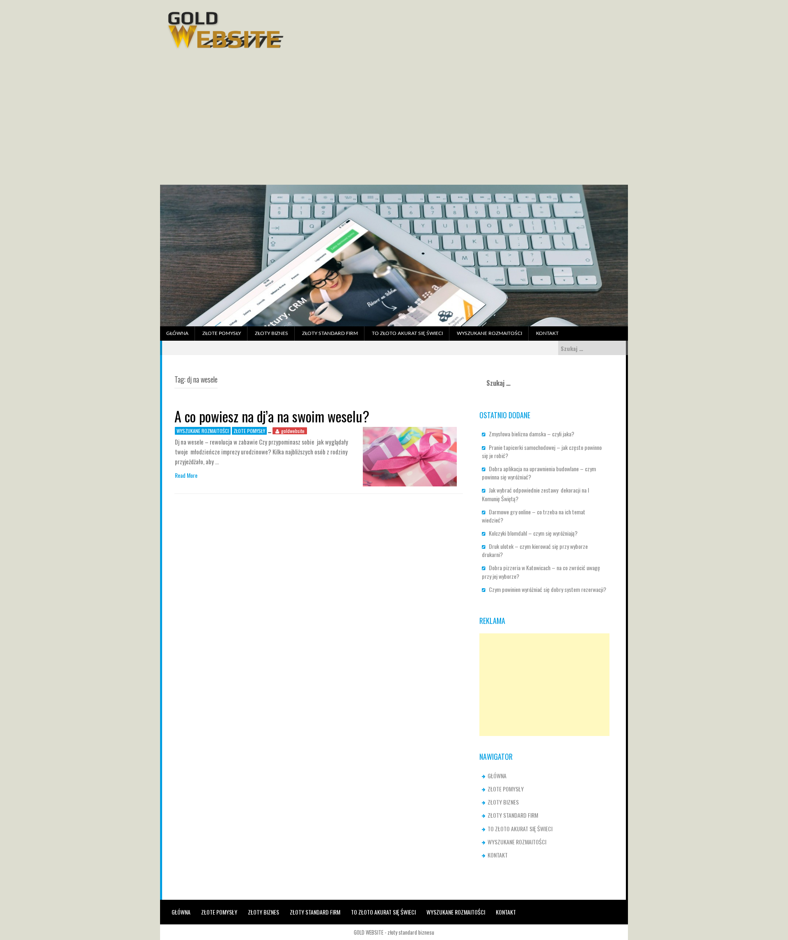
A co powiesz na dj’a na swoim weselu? (271, 416)
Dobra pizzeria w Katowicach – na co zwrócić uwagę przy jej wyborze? (541, 571)
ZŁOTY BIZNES (271, 333)
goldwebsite (293, 430)
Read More (186, 475)
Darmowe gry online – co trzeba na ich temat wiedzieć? (533, 515)
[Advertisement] (394, 123)
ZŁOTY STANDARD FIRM (330, 333)
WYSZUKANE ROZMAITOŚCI (489, 333)
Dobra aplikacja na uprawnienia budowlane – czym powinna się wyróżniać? (539, 472)
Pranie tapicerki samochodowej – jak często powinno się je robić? (542, 451)
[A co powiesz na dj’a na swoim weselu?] (410, 456)
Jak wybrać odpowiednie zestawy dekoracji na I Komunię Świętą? (535, 494)
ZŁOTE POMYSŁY (221, 333)
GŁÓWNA (177, 333)
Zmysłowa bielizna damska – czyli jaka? (531, 433)
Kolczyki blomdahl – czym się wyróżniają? (533, 533)
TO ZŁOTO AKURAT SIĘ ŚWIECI (407, 333)
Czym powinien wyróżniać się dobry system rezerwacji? (547, 589)
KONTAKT (547, 333)
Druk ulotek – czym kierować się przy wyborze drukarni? (535, 550)
